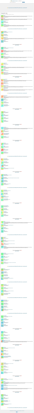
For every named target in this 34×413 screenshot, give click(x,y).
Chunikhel (5, 290)
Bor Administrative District (7, 363)
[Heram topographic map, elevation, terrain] (2, 244)
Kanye (4, 130)
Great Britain (5, 271)
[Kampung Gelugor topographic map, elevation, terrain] (2, 105)
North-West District (6, 85)
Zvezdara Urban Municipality (7, 293)
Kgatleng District (6, 82)
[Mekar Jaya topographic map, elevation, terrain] (2, 285)
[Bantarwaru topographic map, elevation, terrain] (2, 338)
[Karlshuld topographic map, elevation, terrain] (2, 254)
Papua (6, 196)
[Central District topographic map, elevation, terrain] (2, 96)
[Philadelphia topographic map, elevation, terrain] (2, 32)
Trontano (11, 309)
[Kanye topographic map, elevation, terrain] (2, 131)
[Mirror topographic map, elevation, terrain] (2, 335)
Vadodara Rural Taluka (8, 316)
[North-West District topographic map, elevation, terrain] (2, 86)
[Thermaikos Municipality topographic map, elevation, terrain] (2, 278)
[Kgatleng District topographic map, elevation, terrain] (2, 83)
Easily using (17, 7)
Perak (6, 306)
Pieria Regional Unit (10, 262)
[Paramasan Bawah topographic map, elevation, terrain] (2, 200)
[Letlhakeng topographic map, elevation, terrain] (2, 102)
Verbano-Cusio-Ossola (9, 309)
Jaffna (4, 397)
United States (5, 275)
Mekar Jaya (5, 284)
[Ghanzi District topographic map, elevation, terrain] (2, 80)
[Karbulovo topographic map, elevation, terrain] (2, 364)
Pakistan (4, 303)
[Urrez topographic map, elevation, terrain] (2, 404)
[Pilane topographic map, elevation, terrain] (2, 115)
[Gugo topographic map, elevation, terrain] (2, 257)
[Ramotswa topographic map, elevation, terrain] (2, 137)
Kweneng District (6, 37)
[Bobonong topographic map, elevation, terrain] (2, 121)
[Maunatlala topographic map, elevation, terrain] (2, 128)
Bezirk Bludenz (8, 269)
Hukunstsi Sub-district (6, 133)
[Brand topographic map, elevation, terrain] (2, 270)
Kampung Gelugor (6, 104)
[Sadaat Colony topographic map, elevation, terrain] (2, 304)
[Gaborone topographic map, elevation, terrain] (2, 25)
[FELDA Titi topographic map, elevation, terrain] (2, 215)
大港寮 (4, 331)
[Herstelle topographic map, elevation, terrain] (2, 241)
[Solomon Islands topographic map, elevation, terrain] (2, 388)
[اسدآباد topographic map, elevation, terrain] (2, 168)
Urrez (4, 403)
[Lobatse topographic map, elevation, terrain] (2, 70)
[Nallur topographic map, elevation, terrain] (2, 260)
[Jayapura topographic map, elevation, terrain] (2, 247)
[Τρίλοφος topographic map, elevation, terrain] (2, 263)
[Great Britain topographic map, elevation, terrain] (2, 272)
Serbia (4, 15)
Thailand (5, 350)
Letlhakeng (5, 101)
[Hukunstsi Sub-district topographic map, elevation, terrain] (2, 134)
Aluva (6, 206)
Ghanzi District (5, 79)
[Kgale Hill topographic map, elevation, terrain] (2, 228)
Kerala (5, 206)
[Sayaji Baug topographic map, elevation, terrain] (2, 316)
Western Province (7, 372)
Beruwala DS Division (11, 372)
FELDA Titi (5, 214)
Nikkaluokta (5, 318)
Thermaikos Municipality (6, 277)
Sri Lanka (4, 259)
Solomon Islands (6, 387)
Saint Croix (5, 384)
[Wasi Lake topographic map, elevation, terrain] (2, 48)
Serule (4, 221)
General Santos (5, 174)
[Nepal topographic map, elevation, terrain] (2, 19)
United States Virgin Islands (8, 385)
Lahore (7, 303)
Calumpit (8, 256)
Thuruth (8, 206)
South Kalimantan (7, 199)
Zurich (6, 56)
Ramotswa (5, 136)
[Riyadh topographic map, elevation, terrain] (2, 382)
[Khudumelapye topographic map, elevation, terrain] (2, 162)
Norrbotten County (7, 319)
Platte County (5, 34)
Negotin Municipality (11, 363)
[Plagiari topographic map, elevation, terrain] (2, 225)
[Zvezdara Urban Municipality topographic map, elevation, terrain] (2, 294)
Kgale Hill (5, 227)
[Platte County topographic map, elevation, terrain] (2, 35)
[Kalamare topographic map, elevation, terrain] (2, 144)
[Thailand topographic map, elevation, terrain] (2, 351)
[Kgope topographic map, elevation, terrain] (2, 147)
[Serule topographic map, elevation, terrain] (2, 222)
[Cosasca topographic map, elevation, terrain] (2, 310)
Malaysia (4, 105)
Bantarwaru (5, 337)
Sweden (4, 319)
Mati (4, 321)
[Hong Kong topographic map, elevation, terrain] (2, 100)
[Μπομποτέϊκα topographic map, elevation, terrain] (2, 379)
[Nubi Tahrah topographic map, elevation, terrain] (2, 212)
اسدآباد (4, 167)
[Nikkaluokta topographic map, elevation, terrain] (2, 319)
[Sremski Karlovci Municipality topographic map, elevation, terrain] (2, 357)
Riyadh (4, 381)
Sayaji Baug (5, 315)
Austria (4, 269)
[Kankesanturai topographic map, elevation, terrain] (2, 301)
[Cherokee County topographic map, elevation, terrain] (2, 275)
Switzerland (5, 56)
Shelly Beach (5, 177)
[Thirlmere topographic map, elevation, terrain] (2, 354)
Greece (4, 262)
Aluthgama (5, 371)
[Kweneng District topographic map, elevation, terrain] (2, 38)
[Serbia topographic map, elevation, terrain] (2, 16)
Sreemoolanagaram (6, 205)
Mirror (4, 334)
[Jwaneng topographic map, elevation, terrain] (2, 54)
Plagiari (4, 224)
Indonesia (4, 190)
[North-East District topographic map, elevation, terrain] (2, 73)
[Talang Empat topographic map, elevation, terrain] (2, 191)
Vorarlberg (6, 269)
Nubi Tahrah (5, 211)
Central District (5, 95)
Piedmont (5, 309)
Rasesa (4, 111)
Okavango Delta (5, 158)
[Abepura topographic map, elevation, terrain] (2, 197)
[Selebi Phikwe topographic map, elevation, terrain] (2, 64)
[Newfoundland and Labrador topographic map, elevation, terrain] (2, 341)
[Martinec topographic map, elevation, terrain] (2, 348)
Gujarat (5, 316)
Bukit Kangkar (8, 105)
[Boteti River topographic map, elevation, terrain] (2, 153)
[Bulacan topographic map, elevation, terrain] (2, 41)
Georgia (7, 275)
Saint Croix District (12, 385)
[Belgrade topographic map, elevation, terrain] (2, 22)
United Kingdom (5, 272)
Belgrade (5, 21)
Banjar (9, 199)
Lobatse (5, 69)
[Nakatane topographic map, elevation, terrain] (2, 325)
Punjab (6, 303)
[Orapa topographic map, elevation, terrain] (2, 150)
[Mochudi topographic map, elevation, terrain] (2, 118)
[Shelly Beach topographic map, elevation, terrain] (2, 178)
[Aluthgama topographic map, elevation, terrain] (2, 372)
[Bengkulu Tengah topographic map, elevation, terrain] (2, 194)
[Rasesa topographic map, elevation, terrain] (2, 112)
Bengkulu (6, 190)
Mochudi (5, 117)
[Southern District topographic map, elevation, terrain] (2, 89)
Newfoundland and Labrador (7, 340)
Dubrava (5, 394)
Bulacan (5, 40)
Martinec (5, 347)
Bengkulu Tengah (9, 190)
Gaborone (5, 24)
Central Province (7, 369)
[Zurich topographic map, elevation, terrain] (2, 57)
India (4, 206)
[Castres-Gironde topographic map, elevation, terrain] (2, 401)
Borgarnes (5, 237)
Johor (6, 105)
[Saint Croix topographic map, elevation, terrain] (2, 385)
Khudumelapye (5, 161)
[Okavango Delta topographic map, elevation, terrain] (2, 159)
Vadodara (11, 316)
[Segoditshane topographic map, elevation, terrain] (2, 209)
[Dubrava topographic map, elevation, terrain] (2, 395)
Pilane (4, 114)
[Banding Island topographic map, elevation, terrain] (2, 307)
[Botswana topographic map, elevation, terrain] (2, 51)
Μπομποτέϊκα (5, 378)
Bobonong (5, 120)
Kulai (4, 230)
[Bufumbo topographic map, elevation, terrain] (2, 184)
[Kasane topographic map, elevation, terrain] (2, 165)
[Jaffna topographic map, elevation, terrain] (2, 398)
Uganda (4, 366)
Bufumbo (5, 183)
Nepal (4, 18)
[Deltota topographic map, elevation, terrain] (2, 370)
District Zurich (8, 56)
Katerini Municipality (14, 262)
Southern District (6, 88)
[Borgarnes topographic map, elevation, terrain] (2, 238)
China (4, 99)
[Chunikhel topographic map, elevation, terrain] (2, 291)
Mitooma (6, 366)
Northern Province (7, 259)
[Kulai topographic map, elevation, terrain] (2, 231)
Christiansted (16, 385)
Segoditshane (5, 208)
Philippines (5, 256)
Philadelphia (5, 31)
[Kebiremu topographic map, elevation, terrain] (2, 367)
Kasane (4, 164)
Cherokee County (6, 274)
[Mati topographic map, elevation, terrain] (2, 322)
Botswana (4, 66)
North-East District (6, 72)
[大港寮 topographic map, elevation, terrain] (2, 332)
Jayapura (8, 196)
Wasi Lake (5, 47)
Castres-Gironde (6, 400)
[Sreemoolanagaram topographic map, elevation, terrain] (2, 206)
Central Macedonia (6, 262)
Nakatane (5, 324)
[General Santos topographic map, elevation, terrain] (2, 175)
